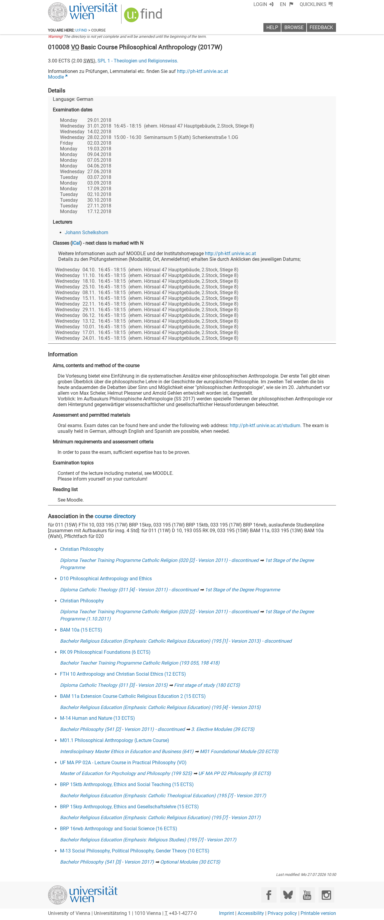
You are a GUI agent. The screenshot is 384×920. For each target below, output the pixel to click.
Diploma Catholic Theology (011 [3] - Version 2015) (114, 685)
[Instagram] (326, 895)
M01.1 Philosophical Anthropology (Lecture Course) (114, 740)
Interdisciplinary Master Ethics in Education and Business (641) (127, 751)
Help (272, 27)
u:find (81, 30)
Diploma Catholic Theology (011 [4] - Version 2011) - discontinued (129, 590)
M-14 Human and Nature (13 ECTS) (97, 718)
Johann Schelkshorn (86, 232)
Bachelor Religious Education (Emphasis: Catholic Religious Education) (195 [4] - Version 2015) (160, 707)
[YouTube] (307, 895)
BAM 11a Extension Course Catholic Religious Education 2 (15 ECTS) (133, 696)
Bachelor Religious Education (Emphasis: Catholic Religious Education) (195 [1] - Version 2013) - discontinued (176, 641)
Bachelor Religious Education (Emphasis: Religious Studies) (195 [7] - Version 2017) (148, 840)
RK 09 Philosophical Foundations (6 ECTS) (105, 652)
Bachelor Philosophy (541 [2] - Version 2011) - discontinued (122, 729)
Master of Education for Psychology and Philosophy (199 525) (126, 773)
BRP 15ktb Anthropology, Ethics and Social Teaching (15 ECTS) (127, 784)
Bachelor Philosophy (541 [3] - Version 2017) (107, 862)
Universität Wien (68, 5)
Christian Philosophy (82, 549)
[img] (143, 17)
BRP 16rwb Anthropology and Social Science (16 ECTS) (118, 828)
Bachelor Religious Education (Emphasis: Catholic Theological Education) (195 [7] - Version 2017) (163, 795)
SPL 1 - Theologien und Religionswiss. (138, 61)
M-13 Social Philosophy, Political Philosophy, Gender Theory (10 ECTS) (134, 851)
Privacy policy (282, 913)
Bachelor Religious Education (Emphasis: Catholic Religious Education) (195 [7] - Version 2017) (160, 817)
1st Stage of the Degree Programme (242, 590)
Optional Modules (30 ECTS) (190, 862)
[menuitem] (286, 4)
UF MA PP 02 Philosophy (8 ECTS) (234, 773)
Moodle (56, 77)
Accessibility (251, 913)
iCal (76, 243)
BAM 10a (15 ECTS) (81, 630)
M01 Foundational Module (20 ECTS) (239, 751)
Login (260, 4)
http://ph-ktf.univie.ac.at (202, 71)
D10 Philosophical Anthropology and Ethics (106, 578)
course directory (115, 516)
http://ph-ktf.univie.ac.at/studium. (266, 425)
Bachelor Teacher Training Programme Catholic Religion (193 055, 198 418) (140, 663)
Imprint (226, 913)
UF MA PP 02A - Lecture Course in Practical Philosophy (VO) (123, 762)
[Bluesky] (288, 895)
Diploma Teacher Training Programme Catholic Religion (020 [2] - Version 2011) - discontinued (159, 560)
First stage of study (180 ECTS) (207, 685)
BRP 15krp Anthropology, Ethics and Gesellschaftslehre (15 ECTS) (129, 807)
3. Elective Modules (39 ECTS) (222, 729)
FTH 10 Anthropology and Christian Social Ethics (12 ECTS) (123, 674)
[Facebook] (269, 895)
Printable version (318, 913)
